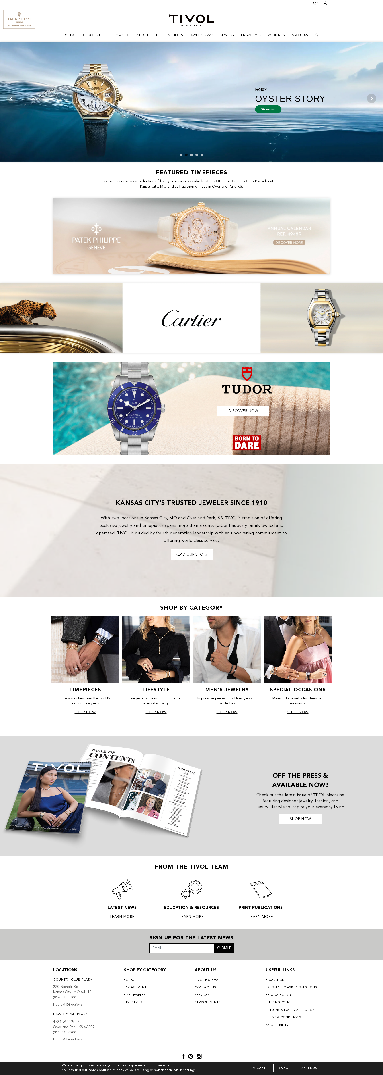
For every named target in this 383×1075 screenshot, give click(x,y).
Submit (224, 948)
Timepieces (133, 1002)
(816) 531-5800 (64, 997)
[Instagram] (199, 1057)
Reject (284, 1067)
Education (275, 979)
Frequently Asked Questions (291, 987)
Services (202, 994)
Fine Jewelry (135, 994)
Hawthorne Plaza (70, 1014)
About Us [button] (300, 35)
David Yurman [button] (202, 35)
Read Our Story (191, 554)
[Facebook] (183, 1057)
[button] (181, 155)
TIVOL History (207, 979)
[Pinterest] (190, 1057)
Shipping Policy (279, 1002)
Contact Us (205, 987)
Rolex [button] (69, 35)
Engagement (135, 987)
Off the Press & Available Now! (300, 780)
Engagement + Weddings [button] (263, 35)
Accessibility (277, 1025)
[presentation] (11, 98)
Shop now (300, 819)
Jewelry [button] (228, 35)
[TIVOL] (191, 20)
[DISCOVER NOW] (191, 408)
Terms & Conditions (283, 1017)
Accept (259, 1067)
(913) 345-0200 (64, 1032)
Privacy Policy (278, 994)
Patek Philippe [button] (146, 35)
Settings (309, 1067)
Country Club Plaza (72, 979)
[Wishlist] (315, 3)
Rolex (129, 979)
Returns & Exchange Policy (290, 1010)
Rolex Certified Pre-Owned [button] (104, 35)
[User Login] (325, 3)
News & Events (208, 1002)
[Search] (316, 35)
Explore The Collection (89, 109)
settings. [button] (190, 1070)
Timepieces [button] (174, 35)
